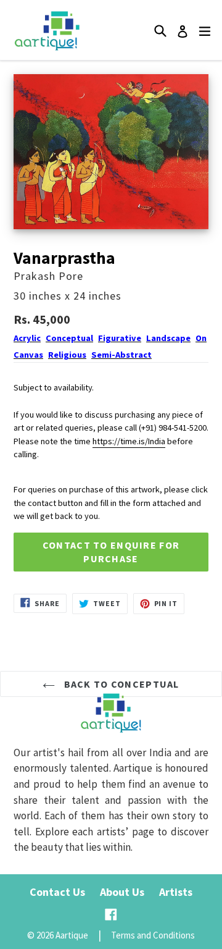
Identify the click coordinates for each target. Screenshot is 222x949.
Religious (67, 354)
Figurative (119, 338)
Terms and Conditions (153, 935)
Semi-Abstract (121, 354)
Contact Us (57, 892)
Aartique (72, 935)
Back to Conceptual (120, 684)
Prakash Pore (48, 276)
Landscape (168, 338)
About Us (122, 892)
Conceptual (69, 338)
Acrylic (27, 338)
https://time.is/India (128, 441)
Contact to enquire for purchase (111, 552)
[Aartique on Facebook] (111, 915)
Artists (175, 892)
